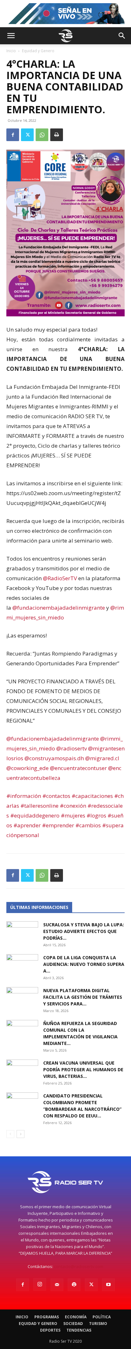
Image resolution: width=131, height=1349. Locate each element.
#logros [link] (96, 815)
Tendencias (78, 1330)
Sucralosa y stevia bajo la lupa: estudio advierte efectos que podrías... (83, 931)
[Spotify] (74, 1284)
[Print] (56, 134)
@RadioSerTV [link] (60, 578)
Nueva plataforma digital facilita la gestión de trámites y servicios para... (82, 997)
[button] (11, 35)
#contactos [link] (56, 795)
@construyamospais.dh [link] (54, 758)
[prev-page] (10, 1134)
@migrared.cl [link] (102, 758)
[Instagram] (39, 1284)
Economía (75, 1317)
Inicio (11, 50)
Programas (46, 1317)
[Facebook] (12, 134)
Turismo (98, 1323)
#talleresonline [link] (39, 805)
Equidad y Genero (38, 50)
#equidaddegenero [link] (34, 815)
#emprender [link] (58, 825)
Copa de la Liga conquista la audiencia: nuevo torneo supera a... (83, 964)
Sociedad (73, 1323)
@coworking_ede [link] (27, 768)
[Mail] (57, 1284)
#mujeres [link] (73, 815)
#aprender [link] (27, 825)
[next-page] (20, 1134)
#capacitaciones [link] (92, 795)
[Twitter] (27, 134)
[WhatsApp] (42, 134)
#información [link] (23, 795)
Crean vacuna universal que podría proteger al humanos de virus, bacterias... (83, 1069)
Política (102, 1317)
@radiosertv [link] (71, 748)
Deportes (50, 1330)
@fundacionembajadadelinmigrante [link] (58, 607)
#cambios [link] (88, 825)
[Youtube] (108, 1284)
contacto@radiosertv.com (78, 1266)
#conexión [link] (73, 805)
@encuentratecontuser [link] (78, 768)
